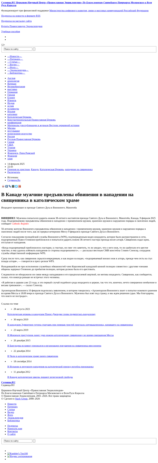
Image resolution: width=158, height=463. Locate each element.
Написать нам (14, 428)
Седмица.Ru (13, 180)
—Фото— (12, 67)
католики (12, 114)
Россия (11, 136)
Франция (12, 156)
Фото (10, 415)
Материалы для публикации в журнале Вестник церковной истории (43, 125)
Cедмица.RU (8, 382)
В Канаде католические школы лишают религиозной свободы (40, 377)
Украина (11, 150)
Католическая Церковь (19, 117)
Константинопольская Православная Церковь (31, 119)
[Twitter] (16, 186)
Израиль (11, 100)
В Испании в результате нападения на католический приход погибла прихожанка (50, 366)
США (10, 144)
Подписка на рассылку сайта (16, 21)
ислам (10, 106)
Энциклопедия (15, 417)
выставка (12, 89)
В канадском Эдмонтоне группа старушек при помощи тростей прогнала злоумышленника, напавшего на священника (70, 324)
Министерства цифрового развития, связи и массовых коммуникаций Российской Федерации (99, 10)
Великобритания (16, 86)
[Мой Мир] (13, 186)
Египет (11, 97)
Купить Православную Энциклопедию (21, 26)
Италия (11, 111)
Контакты (12, 431)
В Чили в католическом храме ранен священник (32, 356)
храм (9, 158)
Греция (11, 95)
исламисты (13, 108)
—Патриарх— (15, 59)
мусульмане (13, 131)
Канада (35, 169)
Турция (11, 147)
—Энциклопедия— (17, 70)
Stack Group (21, 398)
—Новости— (14, 56)
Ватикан (11, 83)
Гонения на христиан (18, 169)
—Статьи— (13, 62)
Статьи (11, 409)
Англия (11, 78)
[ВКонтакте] (6, 186)
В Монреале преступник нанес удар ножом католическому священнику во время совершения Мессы (60, 335)
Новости (12, 404)
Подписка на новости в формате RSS (20, 15)
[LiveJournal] (10, 186)
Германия (12, 92)
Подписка (12, 425)
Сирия (10, 142)
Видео (10, 412)
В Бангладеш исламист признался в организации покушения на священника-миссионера (54, 345)
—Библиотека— (16, 73)
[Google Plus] (19, 186)
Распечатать (13, 172)
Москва (11, 128)
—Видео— (13, 64)
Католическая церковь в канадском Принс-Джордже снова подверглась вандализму (51, 314)
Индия (10, 103)
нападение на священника (79, 169)
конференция (14, 122)
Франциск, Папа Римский (21, 153)
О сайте (11, 434)
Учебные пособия (10, 31)
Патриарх (12, 406)
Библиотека (13, 420)
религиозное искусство (19, 133)
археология (13, 81)
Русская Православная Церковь (23, 139)
